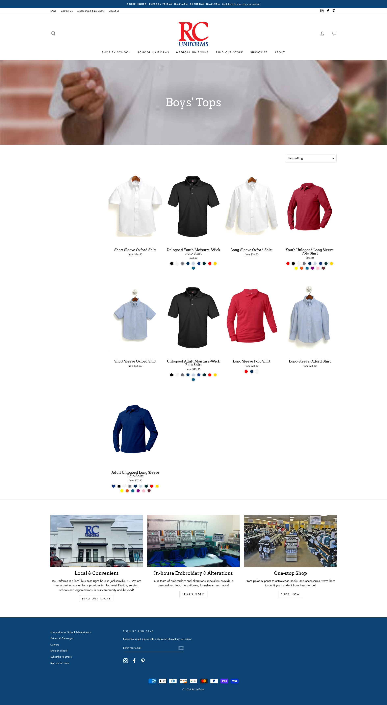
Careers (54, 644)
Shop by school (58, 651)
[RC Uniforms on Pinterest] (142, 660)
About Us (114, 11)
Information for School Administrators (70, 632)
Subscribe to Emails (61, 657)
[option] (193, 4)
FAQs (53, 11)
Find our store (96, 598)
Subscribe (258, 52)
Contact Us (67, 11)
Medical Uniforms (192, 52)
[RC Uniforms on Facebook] (134, 660)
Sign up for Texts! (59, 663)
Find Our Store (229, 52)
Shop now (290, 594)
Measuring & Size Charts (90, 11)
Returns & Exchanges (61, 638)
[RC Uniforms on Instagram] (125, 660)
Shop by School (116, 52)
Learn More (193, 594)
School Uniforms (153, 52)
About (280, 52)
